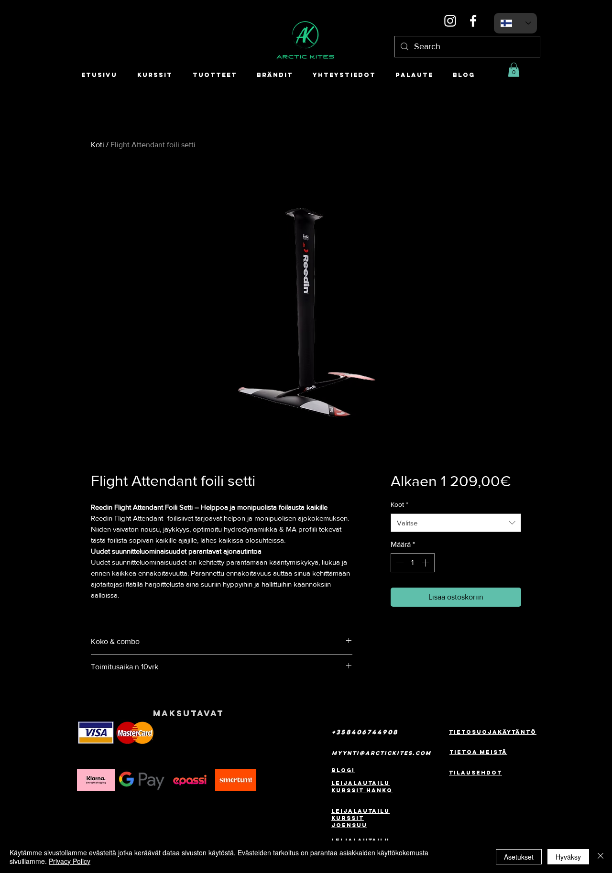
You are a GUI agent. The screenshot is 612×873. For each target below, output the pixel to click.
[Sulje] (600, 856)
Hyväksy (568, 857)
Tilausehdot (475, 772)
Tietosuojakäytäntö (492, 732)
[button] (514, 70)
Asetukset (519, 857)
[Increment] (426, 563)
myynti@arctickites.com (381, 753)
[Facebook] (473, 21)
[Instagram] (450, 21)
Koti (97, 145)
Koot (399, 504)
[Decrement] (398, 563)
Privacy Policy (69, 861)
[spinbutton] (412, 563)
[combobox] (456, 522)
